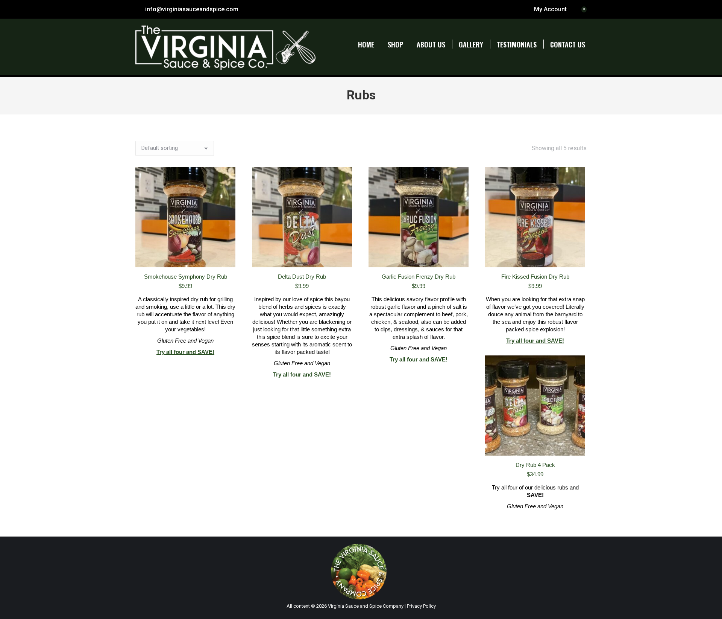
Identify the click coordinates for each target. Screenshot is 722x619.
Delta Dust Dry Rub (302, 276)
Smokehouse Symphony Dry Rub (185, 276)
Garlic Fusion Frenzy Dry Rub (418, 276)
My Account (550, 9)
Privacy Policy (421, 606)
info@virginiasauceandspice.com (191, 9)
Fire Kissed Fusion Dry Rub (535, 276)
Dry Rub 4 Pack (535, 465)
